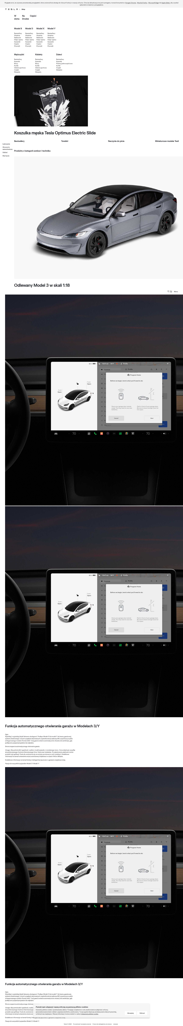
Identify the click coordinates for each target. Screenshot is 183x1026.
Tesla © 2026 (68, 1024)
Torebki (64, 141)
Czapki (16, 70)
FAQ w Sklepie (58, 756)
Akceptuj (130, 1013)
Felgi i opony (18, 40)
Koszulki (17, 61)
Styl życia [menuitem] (6, 156)
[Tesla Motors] (11, 9)
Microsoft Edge (153, 3)
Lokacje (115, 1024)
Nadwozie (17, 37)
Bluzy (16, 63)
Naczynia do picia (116, 141)
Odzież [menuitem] (5, 152)
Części (33, 16)
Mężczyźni (19, 54)
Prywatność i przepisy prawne (82, 1024)
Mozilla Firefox (142, 3)
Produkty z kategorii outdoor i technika (32, 151)
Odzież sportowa (20, 68)
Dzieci (59, 54)
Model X (40, 28)
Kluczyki (17, 46)
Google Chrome (130, 3)
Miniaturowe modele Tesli (167, 141)
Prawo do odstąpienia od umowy (102, 1024)
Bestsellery (18, 33)
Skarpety (17, 72)
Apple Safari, (166, 3)
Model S (18, 28)
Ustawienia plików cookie (89, 1014)
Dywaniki (17, 42)
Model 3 (29, 28)
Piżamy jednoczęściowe (64, 63)
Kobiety (38, 54)
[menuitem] (171, 291)
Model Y (51, 28)
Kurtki (16, 65)
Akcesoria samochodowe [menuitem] (7, 148)
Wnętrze (17, 35)
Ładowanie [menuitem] (6, 144)
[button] (168, 291)
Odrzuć (142, 1013)
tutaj (63, 760)
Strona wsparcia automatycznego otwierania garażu (22, 746)
